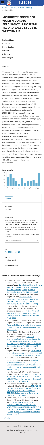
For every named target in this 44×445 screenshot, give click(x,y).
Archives (12, 8)
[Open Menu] (2, 2)
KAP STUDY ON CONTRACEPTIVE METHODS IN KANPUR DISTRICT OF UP (22, 299)
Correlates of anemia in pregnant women (24, 352)
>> (12, 418)
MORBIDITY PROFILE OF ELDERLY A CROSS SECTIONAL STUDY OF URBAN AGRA (24, 376)
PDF (9, 198)
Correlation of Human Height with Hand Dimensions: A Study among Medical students (24, 287)
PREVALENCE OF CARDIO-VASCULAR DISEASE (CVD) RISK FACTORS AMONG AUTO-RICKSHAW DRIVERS (24, 389)
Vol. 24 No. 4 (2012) (25, 8)
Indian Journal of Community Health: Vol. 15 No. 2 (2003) (24, 345)
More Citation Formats (14, 241)
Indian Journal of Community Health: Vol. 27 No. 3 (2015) (24, 354)
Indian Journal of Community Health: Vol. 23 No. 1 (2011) (22, 394)
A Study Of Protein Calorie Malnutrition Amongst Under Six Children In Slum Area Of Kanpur (24, 362)
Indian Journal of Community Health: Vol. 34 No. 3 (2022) (22, 291)
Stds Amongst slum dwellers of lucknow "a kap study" (23, 312)
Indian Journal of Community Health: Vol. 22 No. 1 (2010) (22, 302)
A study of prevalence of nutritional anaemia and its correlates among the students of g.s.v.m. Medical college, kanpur (23, 340)
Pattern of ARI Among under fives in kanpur (24, 325)
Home (4, 8)
